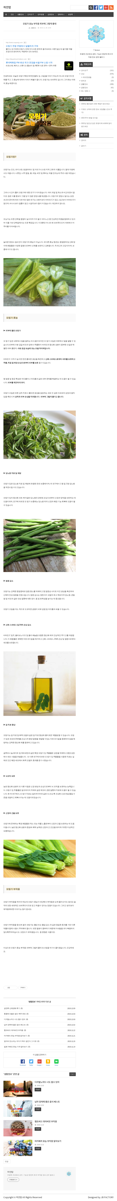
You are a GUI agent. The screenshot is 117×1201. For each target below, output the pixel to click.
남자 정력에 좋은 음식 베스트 (15, 1025)
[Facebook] (96, 7)
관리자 (83, 140)
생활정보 (20, 14)
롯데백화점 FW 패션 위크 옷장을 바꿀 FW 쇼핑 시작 (29, 62)
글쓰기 (83, 146)
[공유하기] (12, 987)
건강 (12, 14)
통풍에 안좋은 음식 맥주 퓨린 (15, 1014)
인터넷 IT (30, 14)
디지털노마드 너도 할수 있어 (14, 1019)
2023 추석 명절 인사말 (89, 118)
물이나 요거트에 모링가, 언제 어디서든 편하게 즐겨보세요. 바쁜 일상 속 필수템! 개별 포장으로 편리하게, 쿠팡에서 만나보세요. (39, 50)
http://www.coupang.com (14, 42)
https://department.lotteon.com (16, 59)
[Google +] (106, 7)
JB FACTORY (107, 1197)
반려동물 (41, 14)
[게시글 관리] (14, 987)
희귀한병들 (87, 77)
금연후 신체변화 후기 (12, 1008)
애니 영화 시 (85, 91)
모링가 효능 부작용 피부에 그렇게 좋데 (39, 24)
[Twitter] (101, 7)
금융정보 (51, 14)
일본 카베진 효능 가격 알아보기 (15, 1047)
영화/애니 (61, 14)
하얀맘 (7, 7)
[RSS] (111, 7)
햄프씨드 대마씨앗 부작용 (13, 1030)
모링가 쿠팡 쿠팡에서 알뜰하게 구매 (22, 46)
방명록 (70, 14)
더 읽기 (38, 1089)
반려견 (83, 81)
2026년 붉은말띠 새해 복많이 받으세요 (95, 104)
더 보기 (72, 1074)
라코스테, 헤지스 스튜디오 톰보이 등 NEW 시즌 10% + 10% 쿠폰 (31, 66)
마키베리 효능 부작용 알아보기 (15, 1036)
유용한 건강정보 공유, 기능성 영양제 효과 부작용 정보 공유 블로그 (31, 1175)
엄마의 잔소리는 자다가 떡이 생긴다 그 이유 (20, 1041)
